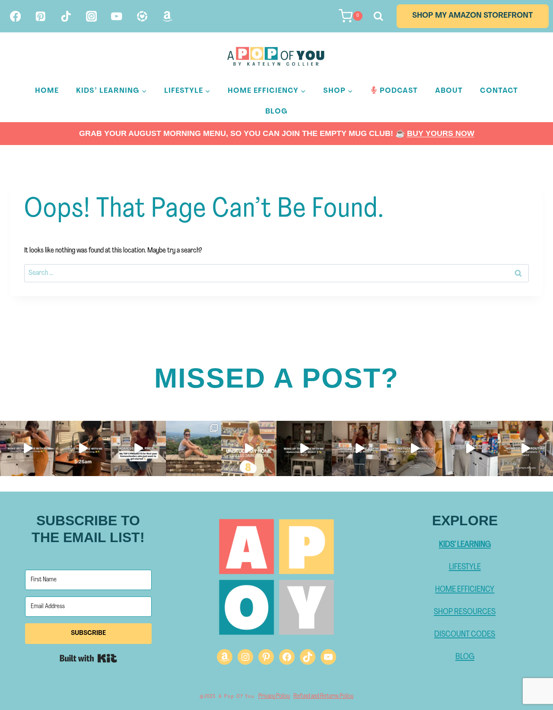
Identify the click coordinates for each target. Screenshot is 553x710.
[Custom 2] (167, 16)
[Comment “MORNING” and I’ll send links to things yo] (304, 448)
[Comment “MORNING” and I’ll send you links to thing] (83, 448)
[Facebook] (15, 16)
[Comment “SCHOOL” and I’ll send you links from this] (359, 448)
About (449, 91)
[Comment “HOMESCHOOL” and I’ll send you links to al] (27, 448)
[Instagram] (91, 16)
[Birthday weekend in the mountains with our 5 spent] (193, 448)
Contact (499, 91)
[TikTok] (66, 16)
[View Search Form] (377, 16)
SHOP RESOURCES (465, 612)
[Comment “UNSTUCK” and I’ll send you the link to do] (414, 448)
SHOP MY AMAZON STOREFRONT (472, 16)
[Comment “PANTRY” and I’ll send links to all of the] (470, 448)
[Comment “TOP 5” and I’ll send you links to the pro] (138, 448)
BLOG (464, 657)
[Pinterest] (41, 16)
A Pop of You (236, 696)
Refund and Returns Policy (323, 696)
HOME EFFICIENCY (464, 589)
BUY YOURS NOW (440, 133)
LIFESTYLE (465, 567)
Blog (276, 111)
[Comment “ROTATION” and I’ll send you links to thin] (525, 448)
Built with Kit (88, 658)
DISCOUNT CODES (464, 634)
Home (47, 91)
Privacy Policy (274, 696)
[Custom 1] (142, 16)
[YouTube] (117, 16)
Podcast (399, 91)
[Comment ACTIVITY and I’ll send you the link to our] (248, 448)
